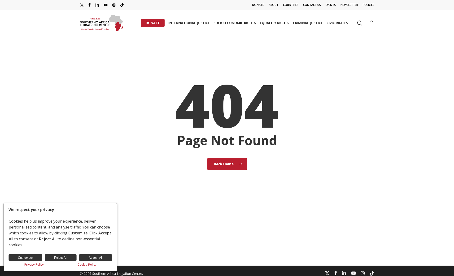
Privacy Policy (34, 264)
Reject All (60, 257)
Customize (25, 257)
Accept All (96, 257)
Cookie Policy (87, 264)
